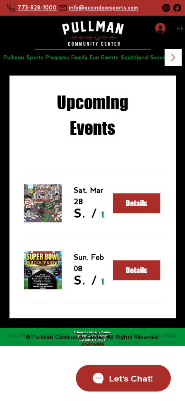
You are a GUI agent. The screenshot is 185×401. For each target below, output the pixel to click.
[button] (36, 57)
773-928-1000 (37, 7)
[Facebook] (177, 8)
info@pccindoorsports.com (103, 7)
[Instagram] (166, 8)
